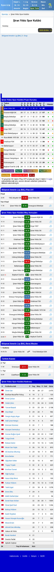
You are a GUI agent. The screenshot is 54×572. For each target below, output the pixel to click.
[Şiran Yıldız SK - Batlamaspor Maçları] (50, 328)
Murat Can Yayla (11, 447)
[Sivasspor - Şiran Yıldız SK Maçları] (49, 367)
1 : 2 (27, 222)
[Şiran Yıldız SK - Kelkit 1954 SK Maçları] (50, 292)
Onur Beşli (9, 412)
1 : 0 (24, 198)
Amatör (17, 8)
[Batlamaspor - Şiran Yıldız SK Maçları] (50, 266)
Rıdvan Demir (10, 443)
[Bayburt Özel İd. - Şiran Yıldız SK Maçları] (50, 275)
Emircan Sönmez (11, 425)
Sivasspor (16, 367)
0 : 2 (27, 231)
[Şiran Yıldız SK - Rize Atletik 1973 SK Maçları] (50, 310)
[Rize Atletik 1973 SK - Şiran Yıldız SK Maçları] (50, 248)
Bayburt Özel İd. (11, 167)
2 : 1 (27, 235)
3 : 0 (24, 206)
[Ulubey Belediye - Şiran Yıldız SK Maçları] (50, 257)
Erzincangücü (9, 162)
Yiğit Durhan (9, 474)
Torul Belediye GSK (39, 352)
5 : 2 (27, 292)
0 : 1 (27, 261)
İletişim (34, 556)
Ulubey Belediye (10, 125)
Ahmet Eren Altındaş (12, 527)
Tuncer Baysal (10, 407)
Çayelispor (15, 375)
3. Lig (48, 179)
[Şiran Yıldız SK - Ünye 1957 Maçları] (50, 226)
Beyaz (43, 2)
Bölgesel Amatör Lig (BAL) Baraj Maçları (20, 344)
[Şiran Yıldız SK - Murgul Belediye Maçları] (50, 261)
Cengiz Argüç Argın (12, 416)
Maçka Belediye (10, 117)
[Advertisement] (27, 65)
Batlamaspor (9, 146)
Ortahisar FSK (9, 142)
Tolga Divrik (9, 439)
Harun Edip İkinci (11, 478)
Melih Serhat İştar (11, 496)
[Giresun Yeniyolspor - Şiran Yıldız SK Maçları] (50, 297)
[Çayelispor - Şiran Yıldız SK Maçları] (49, 375)
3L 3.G (34, 5)
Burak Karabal (10, 535)
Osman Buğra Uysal (12, 434)
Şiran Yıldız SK (9, 108)
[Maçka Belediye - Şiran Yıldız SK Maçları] (50, 332)
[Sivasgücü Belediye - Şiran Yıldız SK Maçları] (50, 314)
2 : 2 (27, 279)
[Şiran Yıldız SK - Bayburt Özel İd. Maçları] (50, 337)
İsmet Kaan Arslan (12, 501)
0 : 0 (27, 306)
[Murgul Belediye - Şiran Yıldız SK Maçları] (50, 323)
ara (50, 7)
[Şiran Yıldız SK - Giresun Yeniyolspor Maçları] (50, 235)
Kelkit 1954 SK (9, 154)
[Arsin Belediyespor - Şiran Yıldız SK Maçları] (50, 306)
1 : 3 (27, 266)
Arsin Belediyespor (11, 133)
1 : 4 (27, 332)
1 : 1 (27, 253)
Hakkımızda (14, 556)
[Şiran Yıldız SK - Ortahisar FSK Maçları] (50, 301)
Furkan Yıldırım (10, 483)
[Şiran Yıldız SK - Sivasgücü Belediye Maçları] (50, 206)
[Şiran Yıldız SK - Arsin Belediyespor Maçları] (50, 244)
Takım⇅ (6, 104)
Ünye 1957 (8, 129)
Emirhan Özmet (11, 469)
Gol (43, 8)
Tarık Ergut (9, 487)
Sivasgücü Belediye (11, 121)
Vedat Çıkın (9, 403)
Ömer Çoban (10, 399)
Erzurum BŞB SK (10, 112)
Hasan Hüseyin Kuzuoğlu (14, 518)
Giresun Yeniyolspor (11, 158)
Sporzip (5, 5)
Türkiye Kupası (8, 359)
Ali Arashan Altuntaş (12, 452)
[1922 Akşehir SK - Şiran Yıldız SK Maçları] (50, 198)
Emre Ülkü (9, 492)
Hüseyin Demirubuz (12, 430)
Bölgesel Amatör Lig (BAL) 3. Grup (15, 36)
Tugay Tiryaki (10, 465)
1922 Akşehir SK (15, 198)
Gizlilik (24, 556)
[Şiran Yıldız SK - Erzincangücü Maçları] (50, 283)
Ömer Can (9, 391)
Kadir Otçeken (10, 514)
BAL (43, 5)
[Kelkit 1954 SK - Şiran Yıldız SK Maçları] (50, 230)
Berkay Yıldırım (10, 510)
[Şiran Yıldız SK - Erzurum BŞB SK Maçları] (50, 217)
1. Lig (25, 2)
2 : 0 (27, 217)
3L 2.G (25, 5)
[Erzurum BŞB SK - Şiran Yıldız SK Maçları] (50, 279)
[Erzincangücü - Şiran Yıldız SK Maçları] (50, 222)
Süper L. (17, 2)
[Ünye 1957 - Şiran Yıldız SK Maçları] (50, 288)
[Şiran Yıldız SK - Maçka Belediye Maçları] (50, 270)
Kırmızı (34, 2)
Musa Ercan (9, 523)
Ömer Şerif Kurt (11, 505)
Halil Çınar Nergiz (11, 421)
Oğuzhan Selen (11, 461)
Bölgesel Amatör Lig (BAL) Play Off (18, 190)
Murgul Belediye (10, 150)
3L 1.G (17, 5)
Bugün (25, 8)
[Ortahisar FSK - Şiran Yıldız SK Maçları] (50, 239)
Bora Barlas (9, 456)
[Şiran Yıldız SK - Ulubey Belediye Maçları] (50, 319)
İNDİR (42, 556)
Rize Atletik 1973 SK (11, 137)
